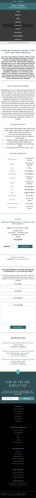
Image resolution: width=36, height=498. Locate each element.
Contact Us (18, 39)
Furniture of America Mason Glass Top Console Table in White (18, 344)
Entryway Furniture (24, 42)
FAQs (18, 435)
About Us (18, 15)
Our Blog (18, 22)
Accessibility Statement (21, 493)
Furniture (17, 42)
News (18, 18)
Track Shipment (18, 454)
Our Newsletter (18, 432)
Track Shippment (18, 36)
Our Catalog (18, 25)
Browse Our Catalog (18, 257)
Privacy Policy (3, 493)
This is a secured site (18, 472)
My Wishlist (20, 1)
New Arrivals (18, 414)
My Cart (18, 29)
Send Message (18, 327)
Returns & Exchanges (18, 458)
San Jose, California (18, 475)
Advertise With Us (18, 442)
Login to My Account (18, 461)
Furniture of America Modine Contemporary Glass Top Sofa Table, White (18, 360)
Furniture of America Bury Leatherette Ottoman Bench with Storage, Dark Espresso (18, 352)
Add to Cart (25, 246)
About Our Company (18, 430)
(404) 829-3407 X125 (18, 477)
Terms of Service (11, 493)
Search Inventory (18, 411)
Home (18, 11)
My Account (18, 32)
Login (14, 1)
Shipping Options (18, 456)
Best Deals (18, 416)
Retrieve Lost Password (18, 463)
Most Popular (18, 419)
